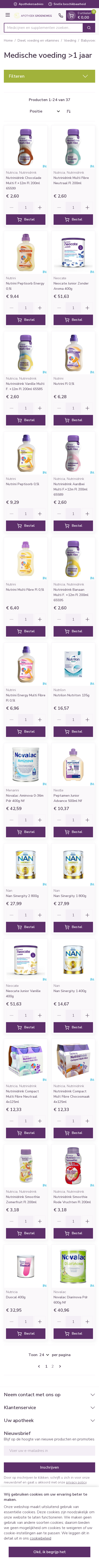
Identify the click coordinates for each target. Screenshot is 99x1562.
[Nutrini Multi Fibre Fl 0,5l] (25, 558)
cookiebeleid (40, 1538)
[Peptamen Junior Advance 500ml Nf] (73, 764)
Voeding (70, 40)
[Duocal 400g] (25, 1266)
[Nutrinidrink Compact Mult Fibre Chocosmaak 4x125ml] (73, 1060)
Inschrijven (49, 1467)
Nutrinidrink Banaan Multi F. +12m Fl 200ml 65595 (71, 594)
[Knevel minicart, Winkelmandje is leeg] (71, 15)
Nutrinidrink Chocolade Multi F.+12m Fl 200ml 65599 (23, 183)
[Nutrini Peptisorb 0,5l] (25, 453)
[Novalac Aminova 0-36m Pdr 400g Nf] (25, 764)
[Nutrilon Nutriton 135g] (73, 664)
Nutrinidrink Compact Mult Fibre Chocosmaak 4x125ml (72, 1096)
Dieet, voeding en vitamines (38, 40)
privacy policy (76, 1482)
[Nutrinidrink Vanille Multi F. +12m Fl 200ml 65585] (25, 352)
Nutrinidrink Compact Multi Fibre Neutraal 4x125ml (22, 1096)
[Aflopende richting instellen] (68, 111)
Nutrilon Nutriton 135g (71, 695)
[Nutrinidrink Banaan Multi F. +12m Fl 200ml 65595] (73, 558)
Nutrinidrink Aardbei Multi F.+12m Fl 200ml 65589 (70, 489)
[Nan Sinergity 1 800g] (73, 864)
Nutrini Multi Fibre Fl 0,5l (25, 589)
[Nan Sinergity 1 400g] (73, 960)
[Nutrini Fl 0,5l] (73, 352)
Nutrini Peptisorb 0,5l (22, 484)
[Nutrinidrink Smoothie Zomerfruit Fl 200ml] (25, 1165)
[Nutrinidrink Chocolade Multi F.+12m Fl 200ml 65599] (25, 146)
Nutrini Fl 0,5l (64, 383)
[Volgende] (59, 1366)
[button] (49, 76)
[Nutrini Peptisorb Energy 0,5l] (25, 252)
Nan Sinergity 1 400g (70, 991)
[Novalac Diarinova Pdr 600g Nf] (73, 1266)
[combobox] (43, 27)
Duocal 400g (15, 1297)
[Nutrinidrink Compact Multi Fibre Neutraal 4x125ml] (25, 1060)
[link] (40, 1366)
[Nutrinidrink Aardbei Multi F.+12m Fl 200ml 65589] (73, 453)
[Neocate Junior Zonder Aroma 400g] (73, 252)
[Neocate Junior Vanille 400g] (25, 960)
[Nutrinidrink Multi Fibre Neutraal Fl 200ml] (73, 146)
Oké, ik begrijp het (49, 1552)
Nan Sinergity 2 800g (22, 896)
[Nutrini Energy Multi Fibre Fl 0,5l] (25, 664)
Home (8, 40)
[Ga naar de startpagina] (34, 15)
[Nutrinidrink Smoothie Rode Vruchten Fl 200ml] (73, 1165)
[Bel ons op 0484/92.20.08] (60, 15)
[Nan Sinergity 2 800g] (25, 864)
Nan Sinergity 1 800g (70, 896)
